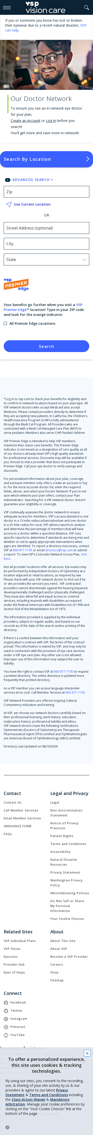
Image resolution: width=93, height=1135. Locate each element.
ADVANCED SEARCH (32, 179)
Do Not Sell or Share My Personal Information (67, 906)
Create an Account (25, 120)
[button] (86, 7)
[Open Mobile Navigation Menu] (7, 7)
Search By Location (27, 159)
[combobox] (17, 260)
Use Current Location (32, 204)
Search (46, 346)
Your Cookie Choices (67, 919)
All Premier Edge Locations (32, 323)
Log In (51, 120)
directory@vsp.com (59, 550)
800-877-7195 (22, 550)
